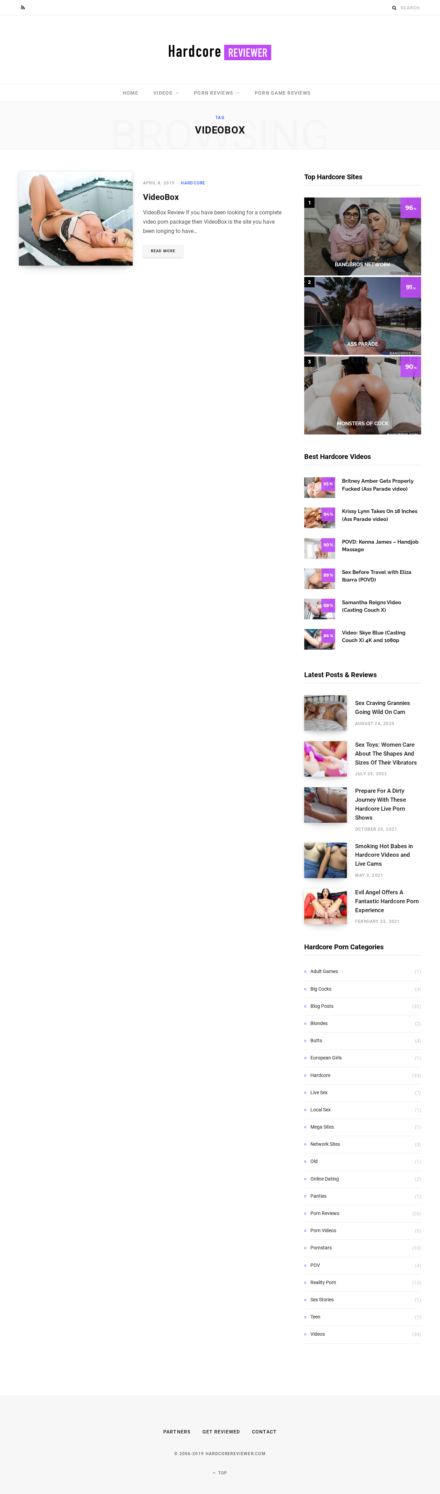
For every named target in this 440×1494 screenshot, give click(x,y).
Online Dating (324, 1179)
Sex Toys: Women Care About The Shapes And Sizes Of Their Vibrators (386, 753)
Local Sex (320, 1109)
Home (130, 93)
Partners (176, 1431)
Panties (318, 1196)
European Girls (326, 1057)
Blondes (319, 1023)
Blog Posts (321, 1006)
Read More (163, 251)
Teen (315, 1317)
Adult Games (324, 971)
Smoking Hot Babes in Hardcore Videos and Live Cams (384, 855)
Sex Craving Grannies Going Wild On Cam (382, 707)
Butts (316, 1040)
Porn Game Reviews (282, 93)
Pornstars (321, 1247)
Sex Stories (322, 1299)
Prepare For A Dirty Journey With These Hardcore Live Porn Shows (380, 804)
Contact (264, 1431)
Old (314, 1161)
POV (315, 1265)
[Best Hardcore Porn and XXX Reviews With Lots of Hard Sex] (220, 50)
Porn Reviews (213, 93)
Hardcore (193, 183)
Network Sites (325, 1144)
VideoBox (161, 197)
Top (222, 1473)
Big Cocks (320, 989)
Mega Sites (322, 1127)
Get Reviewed (221, 1431)
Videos (163, 93)
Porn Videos (323, 1230)
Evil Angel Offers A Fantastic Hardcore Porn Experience (387, 901)
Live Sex (319, 1092)
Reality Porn (323, 1282)
